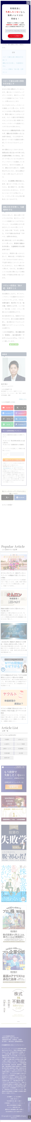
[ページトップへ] (29, 1117)
